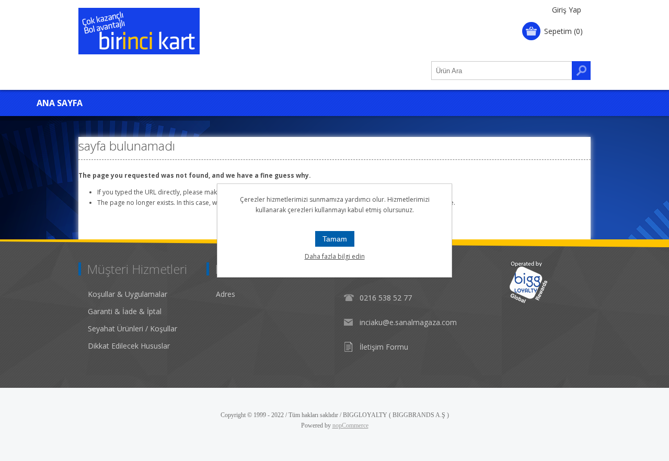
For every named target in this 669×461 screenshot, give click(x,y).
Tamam (334, 239)
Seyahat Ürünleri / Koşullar (132, 328)
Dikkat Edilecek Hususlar (129, 346)
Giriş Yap (566, 10)
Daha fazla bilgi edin (335, 256)
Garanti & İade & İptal (125, 311)
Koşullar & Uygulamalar (127, 294)
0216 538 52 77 (386, 298)
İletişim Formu (384, 347)
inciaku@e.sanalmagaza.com (408, 322)
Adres (225, 294)
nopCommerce (350, 425)
